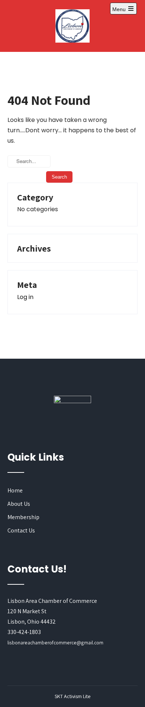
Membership (23, 517)
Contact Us (21, 530)
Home (15, 490)
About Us (18, 504)
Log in (25, 297)
